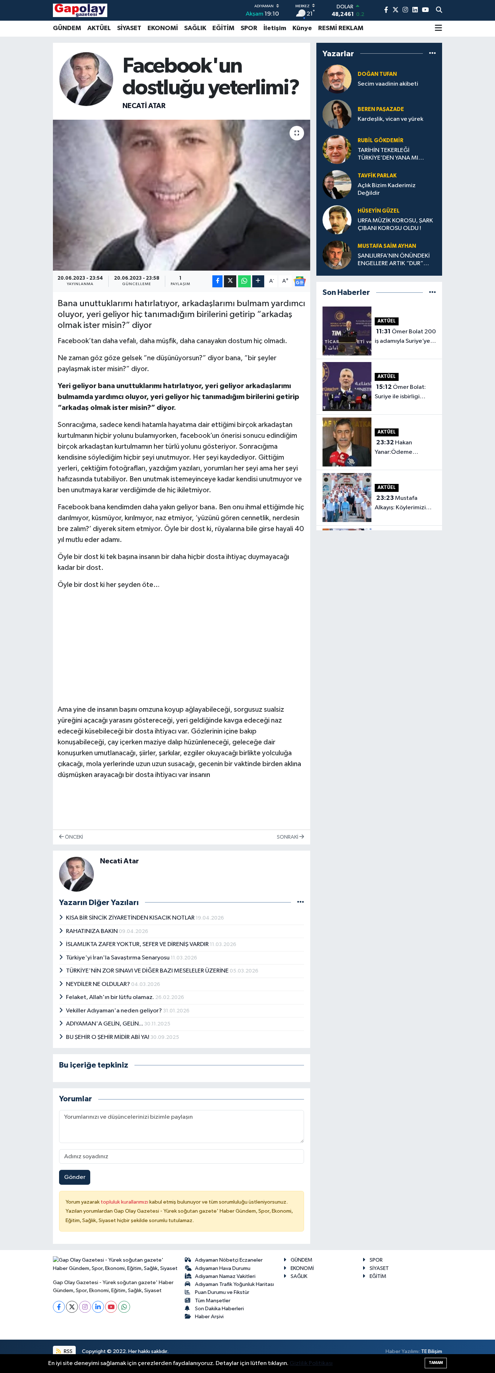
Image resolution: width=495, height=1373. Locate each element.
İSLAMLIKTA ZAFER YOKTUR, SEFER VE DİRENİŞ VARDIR (138, 944)
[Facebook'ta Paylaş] (217, 281)
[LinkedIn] (98, 1307)
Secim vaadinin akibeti (388, 84)
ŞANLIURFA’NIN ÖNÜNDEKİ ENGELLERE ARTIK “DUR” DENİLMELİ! (394, 260)
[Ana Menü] (438, 29)
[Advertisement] (182, 647)
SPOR (249, 28)
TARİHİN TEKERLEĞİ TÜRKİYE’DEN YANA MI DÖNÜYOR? (388, 154)
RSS (67, 1351)
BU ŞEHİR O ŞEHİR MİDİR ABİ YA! (108, 1037)
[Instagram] (85, 1307)
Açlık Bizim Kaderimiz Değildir (387, 189)
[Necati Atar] (86, 79)
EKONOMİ (162, 28)
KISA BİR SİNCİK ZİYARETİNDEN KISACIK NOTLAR (131, 918)
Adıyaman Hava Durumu (222, 1268)
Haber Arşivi (209, 1316)
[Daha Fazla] (258, 281)
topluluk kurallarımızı (125, 1202)
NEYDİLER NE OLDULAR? (98, 984)
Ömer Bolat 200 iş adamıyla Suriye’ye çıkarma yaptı (405, 337)
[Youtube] (111, 1307)
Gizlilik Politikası (311, 1363)
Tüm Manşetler (212, 1300)
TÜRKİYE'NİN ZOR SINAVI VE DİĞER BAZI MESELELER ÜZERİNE (148, 971)
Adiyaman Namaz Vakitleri (225, 1276)
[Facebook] (59, 1307)
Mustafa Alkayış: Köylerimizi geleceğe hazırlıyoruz (404, 503)
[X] (72, 1307)
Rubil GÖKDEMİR (380, 140)
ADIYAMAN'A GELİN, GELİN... (105, 1024)
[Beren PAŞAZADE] (337, 114)
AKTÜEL (99, 28)
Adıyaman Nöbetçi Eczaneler (229, 1260)
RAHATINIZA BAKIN (92, 931)
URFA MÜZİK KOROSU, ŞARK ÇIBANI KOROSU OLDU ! (395, 224)
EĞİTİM (223, 28)
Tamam (436, 1363)
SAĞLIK (195, 28)
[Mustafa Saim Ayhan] (337, 255)
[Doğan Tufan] (337, 79)
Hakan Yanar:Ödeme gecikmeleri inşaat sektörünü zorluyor (400, 448)
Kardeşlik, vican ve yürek (390, 119)
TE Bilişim (431, 1351)
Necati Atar (144, 106)
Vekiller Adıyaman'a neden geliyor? (114, 1011)
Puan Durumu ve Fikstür (222, 1292)
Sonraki (288, 837)
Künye (302, 28)
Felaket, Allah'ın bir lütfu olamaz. (110, 997)
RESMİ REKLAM (340, 28)
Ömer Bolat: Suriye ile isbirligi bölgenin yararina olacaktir (400, 392)
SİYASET (129, 28)
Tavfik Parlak (377, 175)
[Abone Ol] (300, 281)
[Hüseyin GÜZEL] (337, 220)
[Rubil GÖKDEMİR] (337, 149)
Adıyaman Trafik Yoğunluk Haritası (234, 1284)
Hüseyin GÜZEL (379, 211)
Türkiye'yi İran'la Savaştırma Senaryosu (118, 958)
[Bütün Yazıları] (300, 902)
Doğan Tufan (377, 74)
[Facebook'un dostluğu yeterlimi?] (182, 195)
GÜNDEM (67, 28)
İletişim (274, 28)
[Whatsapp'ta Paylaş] (244, 281)
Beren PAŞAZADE (381, 109)
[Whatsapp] (124, 1307)
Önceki (73, 837)
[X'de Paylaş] (230, 281)
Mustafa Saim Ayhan (387, 246)
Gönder (75, 1177)
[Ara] (439, 10)
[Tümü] (432, 53)
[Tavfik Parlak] (337, 184)
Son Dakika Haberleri (219, 1308)
